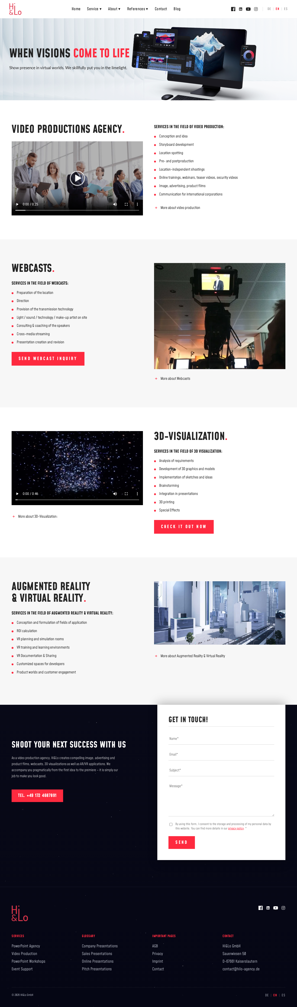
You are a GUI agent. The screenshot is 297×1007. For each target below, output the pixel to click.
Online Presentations (97, 961)
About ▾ (114, 9)
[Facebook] (233, 9)
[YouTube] (248, 9)
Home (76, 9)
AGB (155, 946)
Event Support (22, 969)
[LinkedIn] (241, 9)
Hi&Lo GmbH (232, 946)
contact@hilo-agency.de (241, 969)
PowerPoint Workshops (28, 961)
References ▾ (137, 9)
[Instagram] (256, 9)
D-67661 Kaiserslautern (240, 961)
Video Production (24, 954)
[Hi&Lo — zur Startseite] (15, 9)
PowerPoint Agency (26, 946)
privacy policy (236, 828)
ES (286, 9)
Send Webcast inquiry (48, 359)
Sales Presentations (97, 954)
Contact (161, 9)
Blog (177, 9)
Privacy (157, 954)
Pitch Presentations (97, 969)
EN (277, 9)
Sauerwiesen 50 (234, 954)
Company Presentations (100, 946)
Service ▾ (94, 9)
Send (181, 842)
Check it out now (184, 527)
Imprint (157, 961)
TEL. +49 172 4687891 (37, 796)
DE (269, 9)
